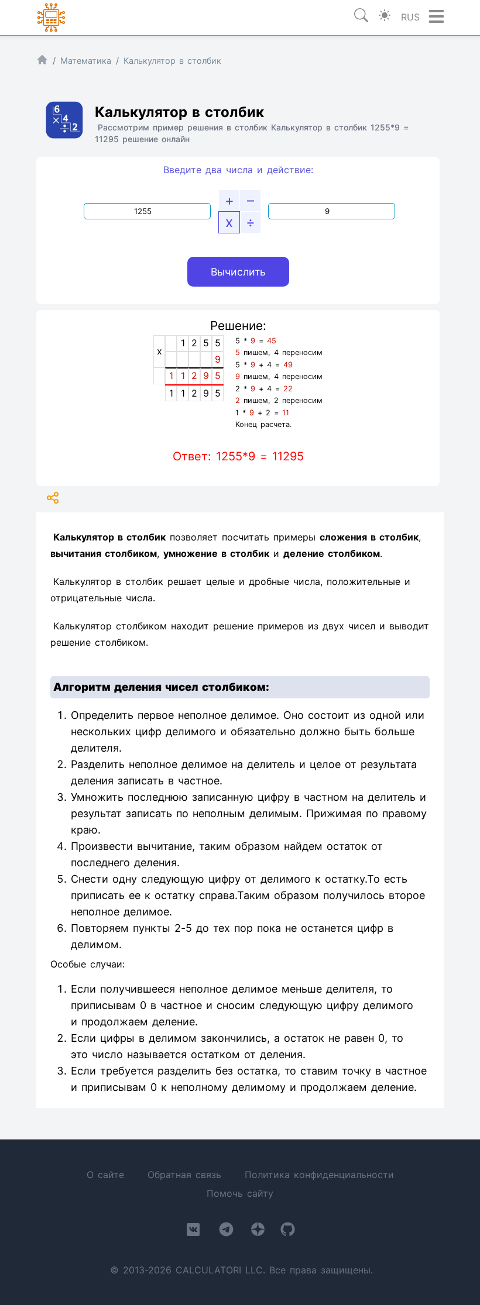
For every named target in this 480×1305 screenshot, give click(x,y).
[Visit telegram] (226, 1231)
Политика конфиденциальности (319, 1174)
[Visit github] (287, 1231)
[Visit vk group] (193, 1232)
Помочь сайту (240, 1193)
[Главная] (42, 62)
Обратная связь (184, 1174)
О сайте (105, 1174)
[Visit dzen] (258, 1231)
